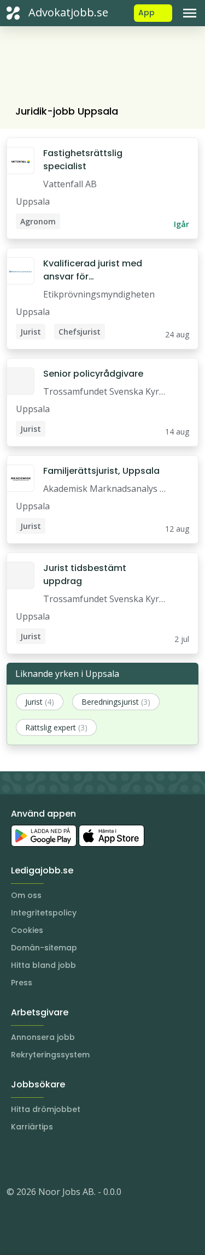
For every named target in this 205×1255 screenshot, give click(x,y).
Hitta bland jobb (43, 965)
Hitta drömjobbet (45, 1109)
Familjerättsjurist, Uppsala (101, 471)
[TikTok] (81, 1159)
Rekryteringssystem (50, 1054)
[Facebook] (59, 1159)
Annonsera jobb (43, 1037)
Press (21, 982)
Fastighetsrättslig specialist (82, 160)
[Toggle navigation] (189, 13)
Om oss (26, 895)
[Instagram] (15, 1159)
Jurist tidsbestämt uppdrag (84, 574)
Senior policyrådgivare (93, 373)
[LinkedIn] (37, 1159)
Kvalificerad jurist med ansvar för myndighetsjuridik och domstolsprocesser (92, 270)
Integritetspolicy (44, 912)
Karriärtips (32, 1126)
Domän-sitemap (44, 947)
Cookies (27, 930)
